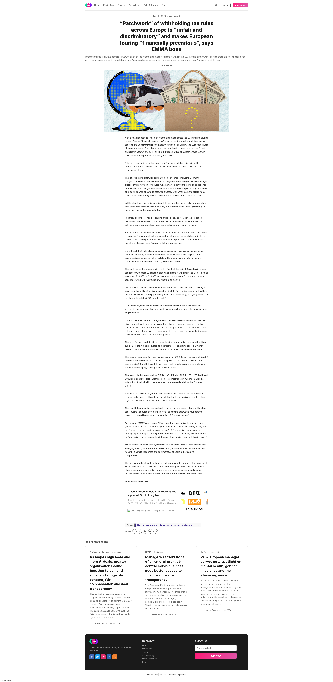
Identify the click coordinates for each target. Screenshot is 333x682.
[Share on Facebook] (140, 531)
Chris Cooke (101, 624)
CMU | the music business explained (170, 674)
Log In (225, 5)
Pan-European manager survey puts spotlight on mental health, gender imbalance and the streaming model (221, 566)
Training (121, 5)
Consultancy (135, 5)
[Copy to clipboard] (155, 531)
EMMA (130, 525)
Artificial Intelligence (99, 552)
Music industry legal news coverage (79, 33)
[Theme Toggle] (212, 5)
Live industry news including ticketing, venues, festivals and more (168, 525)
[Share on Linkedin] (145, 531)
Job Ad (265, 33)
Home (97, 5)
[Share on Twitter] (134, 531)
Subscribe (240, 5)
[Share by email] (150, 531)
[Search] (216, 5)
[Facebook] (91, 656)
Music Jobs (108, 5)
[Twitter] (97, 656)
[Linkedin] (109, 656)
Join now (216, 656)
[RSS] (114, 656)
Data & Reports (151, 5)
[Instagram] (103, 656)
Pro (163, 5)
